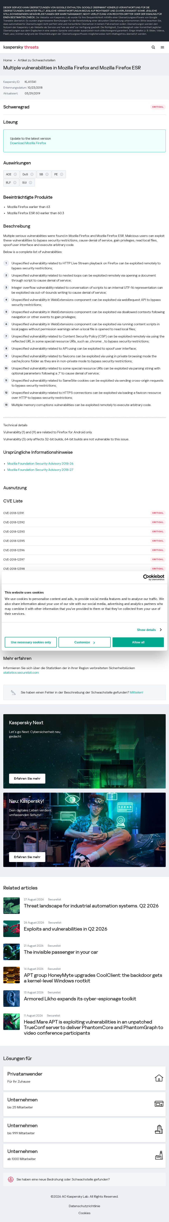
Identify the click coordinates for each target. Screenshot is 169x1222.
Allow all (138, 642)
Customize (82, 642)
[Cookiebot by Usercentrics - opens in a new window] (146, 577)
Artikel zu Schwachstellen (36, 60)
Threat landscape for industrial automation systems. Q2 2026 (91, 906)
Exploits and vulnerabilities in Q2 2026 (65, 929)
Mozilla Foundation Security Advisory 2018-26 (40, 464)
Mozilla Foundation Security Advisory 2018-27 (40, 470)
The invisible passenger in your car (61, 952)
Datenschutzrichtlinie (84, 1206)
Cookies (84, 1213)
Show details (146, 630)
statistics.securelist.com (21, 673)
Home (7, 60)
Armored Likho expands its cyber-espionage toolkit (80, 999)
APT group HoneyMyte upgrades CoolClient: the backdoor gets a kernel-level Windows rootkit (93, 978)
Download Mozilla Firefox (28, 143)
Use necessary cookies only (31, 642)
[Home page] (21, 47)
